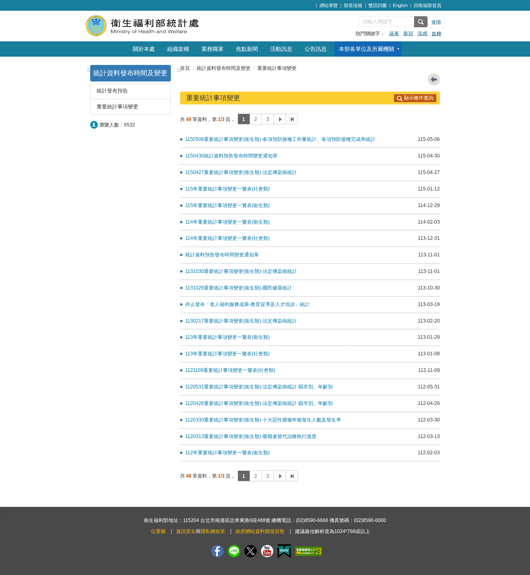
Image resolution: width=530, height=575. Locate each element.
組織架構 (178, 49)
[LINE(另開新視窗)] (234, 551)
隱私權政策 (213, 531)
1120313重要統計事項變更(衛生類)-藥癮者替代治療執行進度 (251, 436)
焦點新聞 (247, 49)
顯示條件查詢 (418, 97)
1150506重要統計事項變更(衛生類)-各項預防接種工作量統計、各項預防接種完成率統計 (280, 139)
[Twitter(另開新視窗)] (250, 551)
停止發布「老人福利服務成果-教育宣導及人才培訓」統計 (247, 304)
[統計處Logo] (160, 25)
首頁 (185, 68)
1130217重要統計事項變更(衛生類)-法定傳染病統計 (241, 320)
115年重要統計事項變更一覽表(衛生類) (227, 205)
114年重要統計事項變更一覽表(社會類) (227, 238)
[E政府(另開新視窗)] (284, 551)
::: (319, 4)
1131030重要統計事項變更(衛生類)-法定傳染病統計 (241, 271)
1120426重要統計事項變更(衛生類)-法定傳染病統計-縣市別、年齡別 (259, 403)
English (400, 5)
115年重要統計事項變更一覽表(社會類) (227, 188)
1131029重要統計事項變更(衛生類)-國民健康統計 (238, 287)
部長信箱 (353, 5)
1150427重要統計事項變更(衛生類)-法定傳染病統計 (241, 172)
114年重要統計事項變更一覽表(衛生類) (227, 222)
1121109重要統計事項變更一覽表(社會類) (230, 370)
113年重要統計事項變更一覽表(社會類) (227, 353)
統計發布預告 (112, 91)
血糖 (436, 33)
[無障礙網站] (308, 551)
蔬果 (394, 33)
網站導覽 (328, 5)
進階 (436, 22)
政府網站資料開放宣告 (260, 531)
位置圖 (158, 531)
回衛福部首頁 (427, 5)
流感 (422, 33)
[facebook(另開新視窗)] (217, 551)
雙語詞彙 (377, 5)
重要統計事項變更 (117, 107)
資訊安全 (186, 531)
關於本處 (144, 49)
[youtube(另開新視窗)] (267, 551)
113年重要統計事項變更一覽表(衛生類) (227, 337)
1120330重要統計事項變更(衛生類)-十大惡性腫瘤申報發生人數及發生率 (263, 419)
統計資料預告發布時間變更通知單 (222, 254)
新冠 (408, 33)
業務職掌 (213, 49)
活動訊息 (281, 49)
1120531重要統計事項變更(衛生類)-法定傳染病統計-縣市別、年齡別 (259, 386)
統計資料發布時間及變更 (130, 73)
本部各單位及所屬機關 (366, 49)
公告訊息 (316, 49)
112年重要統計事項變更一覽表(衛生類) (227, 452)
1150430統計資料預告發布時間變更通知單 (231, 155)
